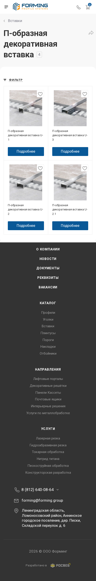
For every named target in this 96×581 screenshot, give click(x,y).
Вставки (48, 326)
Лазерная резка (48, 438)
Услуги (48, 429)
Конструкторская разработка (48, 473)
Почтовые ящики (48, 399)
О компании (48, 249)
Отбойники (48, 353)
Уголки (48, 319)
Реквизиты (48, 278)
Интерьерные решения (48, 406)
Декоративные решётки (48, 386)
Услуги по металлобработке (48, 413)
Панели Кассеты (48, 393)
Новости (48, 259)
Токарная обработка (48, 452)
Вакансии (48, 287)
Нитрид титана (48, 459)
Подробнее (26, 151)
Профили (48, 313)
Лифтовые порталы (48, 379)
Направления (48, 369)
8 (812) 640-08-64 (37, 490)
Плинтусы (48, 333)
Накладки (48, 347)
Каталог (48, 303)
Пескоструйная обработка (48, 466)
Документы (47, 268)
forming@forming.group (42, 500)
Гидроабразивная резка (48, 445)
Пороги (48, 340)
